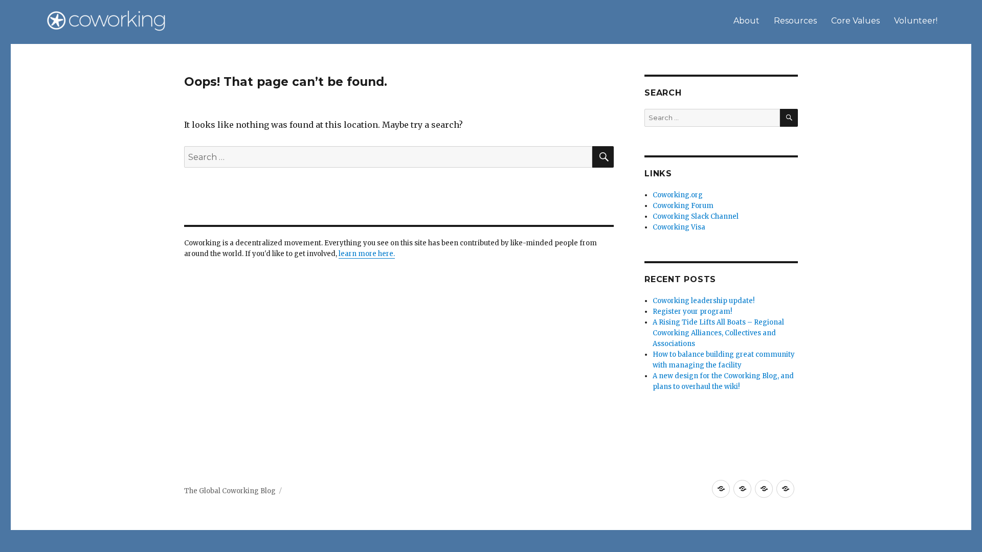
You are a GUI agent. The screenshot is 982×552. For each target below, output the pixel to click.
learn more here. (367, 253)
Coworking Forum (683, 205)
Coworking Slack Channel (696, 216)
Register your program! (692, 311)
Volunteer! (916, 21)
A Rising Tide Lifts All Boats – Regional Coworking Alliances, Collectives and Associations (718, 333)
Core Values (855, 21)
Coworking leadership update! (703, 300)
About (746, 21)
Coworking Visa (679, 227)
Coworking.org (678, 195)
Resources (795, 21)
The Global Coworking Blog (230, 491)
